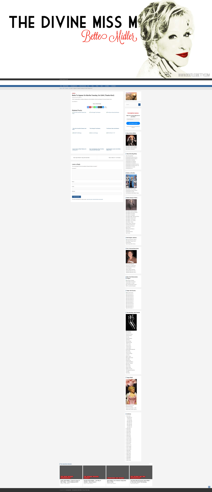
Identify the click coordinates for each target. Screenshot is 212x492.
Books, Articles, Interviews (130, 223)
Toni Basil (127, 371)
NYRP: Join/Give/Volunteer (130, 285)
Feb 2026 (128, 425)
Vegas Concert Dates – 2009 (131, 407)
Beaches (135, 476)
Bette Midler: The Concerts (130, 219)
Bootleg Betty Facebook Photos (131, 157)
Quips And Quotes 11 (129, 307)
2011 (128, 447)
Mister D (80, 97)
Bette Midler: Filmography (130, 215)
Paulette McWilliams (129, 361)
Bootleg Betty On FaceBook (131, 161)
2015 (128, 442)
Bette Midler (66, 476)
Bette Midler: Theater (129, 221)
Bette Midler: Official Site (130, 149)
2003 (128, 458)
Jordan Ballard (128, 348)
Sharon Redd (128, 365)
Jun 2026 (128, 420)
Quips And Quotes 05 (129, 299)
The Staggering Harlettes (130, 370)
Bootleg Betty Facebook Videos (131, 190)
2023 (128, 431)
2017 (128, 439)
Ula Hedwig (128, 372)
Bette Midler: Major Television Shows (132, 216)
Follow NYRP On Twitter (130, 283)
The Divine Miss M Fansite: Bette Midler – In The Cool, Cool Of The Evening (117, 481)
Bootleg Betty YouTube (130, 191)
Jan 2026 (128, 427)
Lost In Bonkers (129, 268)
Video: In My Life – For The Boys (115, 157)
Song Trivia (128, 230)
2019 (128, 436)
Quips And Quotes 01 (129, 294)
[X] (99, 106)
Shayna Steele (128, 367)
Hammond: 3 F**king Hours (131, 265)
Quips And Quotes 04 (129, 298)
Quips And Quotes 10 (129, 306)
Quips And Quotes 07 (129, 302)
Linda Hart (127, 354)
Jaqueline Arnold (129, 342)
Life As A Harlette (129, 353)
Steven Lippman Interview (130, 269)
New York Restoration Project (131, 284)
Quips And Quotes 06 (129, 300)
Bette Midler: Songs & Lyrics (131, 217)
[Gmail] (92, 106)
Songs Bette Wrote (129, 231)
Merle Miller (128, 359)
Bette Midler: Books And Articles (131, 212)
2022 (128, 432)
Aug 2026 (128, 417)
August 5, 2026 (86, 483)
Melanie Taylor (128, 356)
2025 (128, 428)
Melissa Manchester (129, 357)
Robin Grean (128, 364)
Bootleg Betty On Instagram (131, 162)
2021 (128, 433)
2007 (128, 453)
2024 (128, 429)
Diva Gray (127, 336)
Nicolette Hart (128, 360)
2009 (128, 450)
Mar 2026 (128, 424)
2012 (128, 446)
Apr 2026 (128, 422)
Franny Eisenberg (129, 338)
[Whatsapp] (94, 106)
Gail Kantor (128, 339)
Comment (74, 168)
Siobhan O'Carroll (129, 368)
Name (73, 181)
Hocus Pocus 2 (72, 476)
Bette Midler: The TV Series (131, 188)
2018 (128, 438)
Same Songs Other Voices (130, 243)
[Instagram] (97, 106)
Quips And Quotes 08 (129, 303)
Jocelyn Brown (128, 346)
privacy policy (136, 126)
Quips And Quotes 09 (129, 305)
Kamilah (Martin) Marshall (130, 349)
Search (139, 104)
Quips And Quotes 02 (129, 295)
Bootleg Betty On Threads (130, 166)
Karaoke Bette (128, 242)
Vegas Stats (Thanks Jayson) (131, 409)
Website (73, 191)
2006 (128, 454)
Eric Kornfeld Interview (130, 264)
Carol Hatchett (128, 332)
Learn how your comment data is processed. (95, 199)
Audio (62, 476)
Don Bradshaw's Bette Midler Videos (132, 193)
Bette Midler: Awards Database (131, 146)
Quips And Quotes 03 (129, 296)
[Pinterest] (90, 106)
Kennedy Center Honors (130, 226)
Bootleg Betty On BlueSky (130, 160)
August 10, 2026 (63, 483)
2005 (128, 456)
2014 (128, 443)
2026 (128, 416)
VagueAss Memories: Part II (131, 272)
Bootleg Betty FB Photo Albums (131, 158)
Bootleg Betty (68, 490)
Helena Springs (128, 341)
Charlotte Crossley (129, 334)
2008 (128, 451)
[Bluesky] (103, 106)
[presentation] (150, 464)
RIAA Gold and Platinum (130, 228)
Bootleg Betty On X (129, 168)
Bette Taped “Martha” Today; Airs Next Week (81, 157)
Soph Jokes (128, 233)
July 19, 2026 (132, 483)
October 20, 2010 (75, 97)
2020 (128, 435)
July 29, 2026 (109, 483)
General (73, 93)
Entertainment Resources (130, 224)
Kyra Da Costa (128, 352)
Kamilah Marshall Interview (130, 266)
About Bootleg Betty (129, 155)
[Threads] (101, 106)
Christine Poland (129, 335)
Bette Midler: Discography (130, 213)
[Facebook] (88, 106)
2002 (128, 460)
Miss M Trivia (128, 227)
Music (117, 476)
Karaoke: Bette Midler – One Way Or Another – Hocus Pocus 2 (69, 481)
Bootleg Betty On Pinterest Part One (132, 164)
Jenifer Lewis (128, 343)
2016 (128, 440)
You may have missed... (66, 464)
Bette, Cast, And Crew (130, 405)
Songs (120, 476)
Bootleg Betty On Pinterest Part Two (132, 165)
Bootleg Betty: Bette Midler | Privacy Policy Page (80, 490)
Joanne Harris (128, 345)
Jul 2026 (128, 418)
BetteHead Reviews (129, 406)
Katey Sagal (128, 350)
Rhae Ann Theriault (129, 363)
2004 (128, 457)
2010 (128, 449)
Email (73, 186)
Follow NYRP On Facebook (130, 281)
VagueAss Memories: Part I (131, 270)
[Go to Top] (209, 487)
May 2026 (128, 421)
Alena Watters (128, 331)
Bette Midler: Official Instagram (131, 147)
